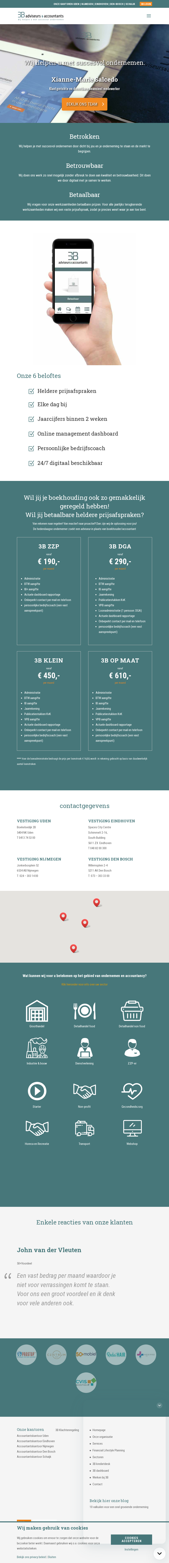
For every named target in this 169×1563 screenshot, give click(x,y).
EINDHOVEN (101, 4)
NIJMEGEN (87, 4)
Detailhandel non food (132, 1026)
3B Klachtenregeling (67, 1430)
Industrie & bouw (37, 1063)
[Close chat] (159, 1405)
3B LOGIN (146, 4)
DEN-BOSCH (117, 4)
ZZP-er (132, 1063)
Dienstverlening (84, 1063)
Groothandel (36, 1026)
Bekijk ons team (81, 104)
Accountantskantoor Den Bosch (36, 1451)
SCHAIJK (130, 4)
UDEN (76, 4)
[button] (77, 117)
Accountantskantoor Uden (33, 1436)
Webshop (132, 1144)
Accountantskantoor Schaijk (34, 1457)
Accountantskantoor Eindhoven (36, 1441)
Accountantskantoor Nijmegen (35, 1446)
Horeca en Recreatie (37, 1144)
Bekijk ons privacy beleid (31, 1557)
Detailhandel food (84, 1026)
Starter (37, 1107)
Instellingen (131, 1549)
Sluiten (52, 1557)
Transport (84, 1144)
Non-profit (84, 1107)
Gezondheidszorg (132, 1107)
